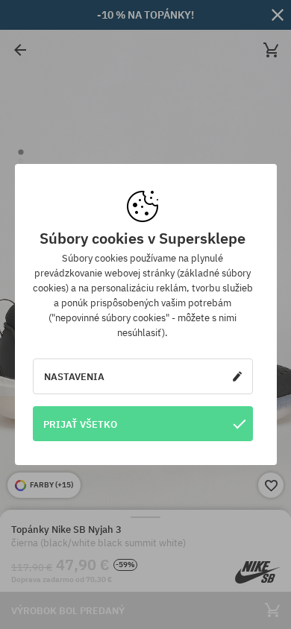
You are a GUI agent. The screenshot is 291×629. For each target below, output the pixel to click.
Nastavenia (74, 376)
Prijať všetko (80, 424)
